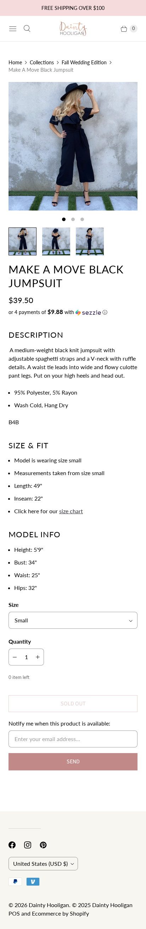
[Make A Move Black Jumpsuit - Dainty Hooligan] (73, 146)
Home (15, 62)
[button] (73, 312)
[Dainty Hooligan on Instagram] (32, 845)
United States (40, 863)
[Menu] (13, 28)
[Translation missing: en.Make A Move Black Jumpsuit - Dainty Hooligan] (22, 241)
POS (14, 913)
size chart (71, 511)
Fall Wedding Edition (84, 62)
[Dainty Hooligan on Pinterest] (47, 845)
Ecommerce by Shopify (60, 913)
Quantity (20, 641)
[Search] (27, 28)
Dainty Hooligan (49, 904)
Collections (42, 62)
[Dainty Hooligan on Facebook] (16, 845)
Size (14, 604)
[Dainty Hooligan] (73, 28)
